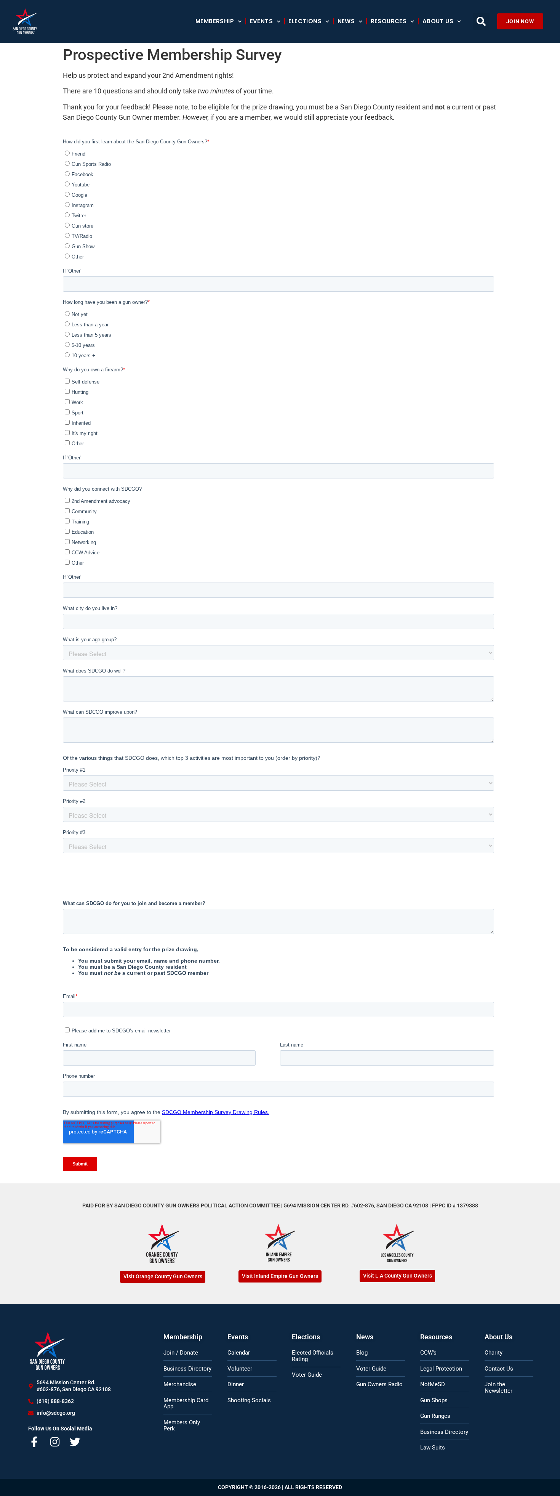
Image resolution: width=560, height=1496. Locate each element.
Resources (389, 21)
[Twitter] (75, 1441)
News (346, 21)
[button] (481, 21)
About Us (437, 21)
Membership (214, 21)
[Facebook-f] (34, 1441)
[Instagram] (54, 1441)
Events (261, 21)
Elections (305, 21)
